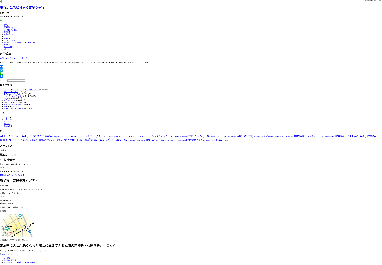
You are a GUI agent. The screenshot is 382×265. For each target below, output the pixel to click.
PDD (45, 136)
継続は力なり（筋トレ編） (13, 104)
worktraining (8, 98)
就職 (59, 140)
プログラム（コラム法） (12, 94)
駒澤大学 (219, 140)
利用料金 (7, 32)
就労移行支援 (328, 136)
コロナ (125, 136)
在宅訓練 (269, 136)
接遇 (5, 106)
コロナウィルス (138, 136)
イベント (69, 136)
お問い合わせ (9, 34)
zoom (59, 136)
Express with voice (10, 102)
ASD (22, 136)
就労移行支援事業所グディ (43, 140)
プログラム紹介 (9, 40)
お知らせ (7, 45)
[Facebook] (191, 66)
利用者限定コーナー (11, 38)
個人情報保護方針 (10, 260)
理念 (5, 24)
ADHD (8, 136)
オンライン (81, 136)
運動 (158, 140)
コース (6, 26)
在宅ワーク (258, 136)
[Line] (191, 73)
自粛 (143, 140)
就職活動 (73, 139)
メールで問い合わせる (16, 175)
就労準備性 (301, 136)
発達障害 (91, 139)
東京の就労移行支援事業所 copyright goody (19, 262)
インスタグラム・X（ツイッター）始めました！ (21, 90)
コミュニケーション (111, 136)
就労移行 (315, 136)
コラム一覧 (8, 47)
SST (53, 136)
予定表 (6, 126)
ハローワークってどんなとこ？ (15, 96)
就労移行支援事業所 (350, 136)
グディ (94, 136)
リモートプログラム (217, 136)
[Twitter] (191, 70)
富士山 (278, 136)
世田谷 (6, 124)
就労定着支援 (287, 136)
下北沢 (236, 136)
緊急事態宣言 (135, 140)
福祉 (104, 140)
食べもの (172, 140)
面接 (164, 140)
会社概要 (7, 258)
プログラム (198, 136)
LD (34, 136)
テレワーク (183, 136)
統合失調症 (118, 139)
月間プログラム (9, 28)
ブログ (6, 36)
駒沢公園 (182, 140)
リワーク (7, 122)
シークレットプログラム (12, 108)
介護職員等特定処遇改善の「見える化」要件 (20, 42)
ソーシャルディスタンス (162, 136)
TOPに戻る (4, 175)
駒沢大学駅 (207, 140)
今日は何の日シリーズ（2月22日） (14, 58)
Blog (5, 118)
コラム (6, 119)
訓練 (150, 140)
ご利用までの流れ (10, 30)
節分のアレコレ (9, 100)
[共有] (191, 76)
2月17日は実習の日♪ (11, 92)
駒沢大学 (194, 140)
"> (22, 5)
